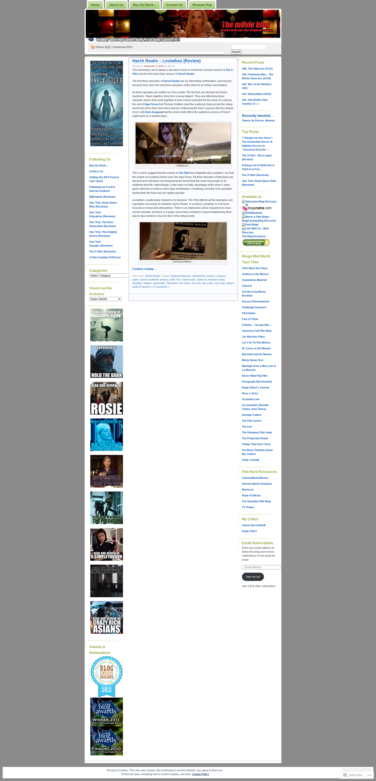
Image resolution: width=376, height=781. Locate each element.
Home (95, 5)
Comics (210, 276)
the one (196, 283)
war (217, 283)
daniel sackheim (149, 279)
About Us (116, 5)
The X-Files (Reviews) (102, 251)
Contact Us (174, 5)
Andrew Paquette (181, 276)
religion (147, 283)
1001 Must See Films (255, 268)
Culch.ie (247, 285)
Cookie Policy (200, 774)
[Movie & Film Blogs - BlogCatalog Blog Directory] (259, 220)
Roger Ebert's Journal (255, 387)
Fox (178, 279)
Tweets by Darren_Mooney (258, 120)
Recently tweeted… (258, 116)
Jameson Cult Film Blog (256, 330)
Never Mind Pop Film (254, 375)
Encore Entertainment (255, 301)
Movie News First (252, 360)
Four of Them (250, 319)
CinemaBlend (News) (255, 477)
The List (247, 426)
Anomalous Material (254, 280)
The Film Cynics (252, 420)
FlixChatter (249, 313)
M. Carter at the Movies (256, 348)
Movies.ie (248, 489)
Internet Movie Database (257, 483)
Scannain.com (251, 399)
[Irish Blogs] (250, 224)
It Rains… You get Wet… (257, 325)
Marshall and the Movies (257, 354)
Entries (103, 47)
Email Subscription (257, 543)
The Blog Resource (254, 236)
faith (172, 279)
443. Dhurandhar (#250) (256, 94)
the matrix (185, 283)
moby (221, 279)
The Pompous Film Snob (257, 432)
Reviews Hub (202, 5)
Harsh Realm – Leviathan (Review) (166, 60)
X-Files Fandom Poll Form (105, 257)
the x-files (207, 283)
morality (137, 283)
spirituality (159, 283)
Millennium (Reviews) (102, 196)
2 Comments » (161, 286)
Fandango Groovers (254, 307)
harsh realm (189, 279)
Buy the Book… (144, 5)
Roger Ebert (249, 531)
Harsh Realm (152, 276)
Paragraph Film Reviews (257, 381)
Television (172, 283)
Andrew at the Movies (255, 274)
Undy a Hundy (250, 459)
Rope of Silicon (251, 495)
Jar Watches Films (253, 336)
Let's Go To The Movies (256, 342)
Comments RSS (122, 47)
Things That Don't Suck (256, 444)
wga (222, 283)
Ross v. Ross (250, 393)
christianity (198, 276)
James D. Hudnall (207, 279)
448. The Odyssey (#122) (257, 68)
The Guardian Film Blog (256, 501)
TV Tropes (248, 507)
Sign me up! (253, 576)
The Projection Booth (255, 438)
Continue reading (144, 268)
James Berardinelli (253, 525)
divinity (164, 279)
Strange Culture (252, 414)
